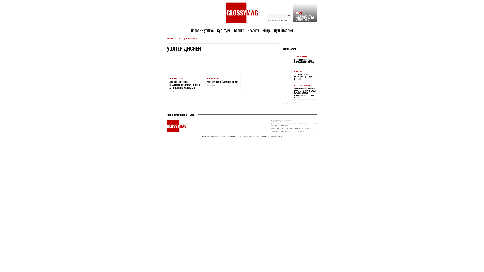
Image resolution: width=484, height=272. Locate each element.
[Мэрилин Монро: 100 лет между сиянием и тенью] (287, 60)
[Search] (289, 16)
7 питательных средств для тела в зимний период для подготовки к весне (304, 18)
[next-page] (287, 103)
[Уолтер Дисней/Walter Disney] (222, 64)
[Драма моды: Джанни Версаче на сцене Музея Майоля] (287, 75)
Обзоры (298, 13)
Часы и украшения (302, 85)
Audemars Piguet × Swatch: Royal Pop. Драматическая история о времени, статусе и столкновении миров (305, 93)
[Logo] (242, 13)
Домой (170, 38)
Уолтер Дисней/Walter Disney (222, 81)
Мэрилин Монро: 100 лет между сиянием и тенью (304, 60)
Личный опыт (176, 78)
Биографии (213, 78)
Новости (298, 71)
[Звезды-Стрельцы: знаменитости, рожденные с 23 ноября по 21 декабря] (184, 64)
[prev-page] (283, 103)
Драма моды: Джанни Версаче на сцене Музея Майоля (303, 76)
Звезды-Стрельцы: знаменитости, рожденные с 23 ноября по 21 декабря (184, 84)
